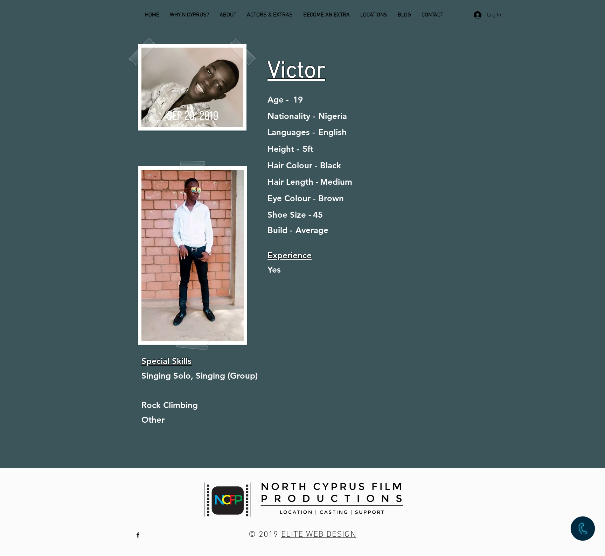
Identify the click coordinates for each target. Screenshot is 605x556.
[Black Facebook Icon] (137, 535)
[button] (582, 528)
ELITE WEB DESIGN (318, 535)
